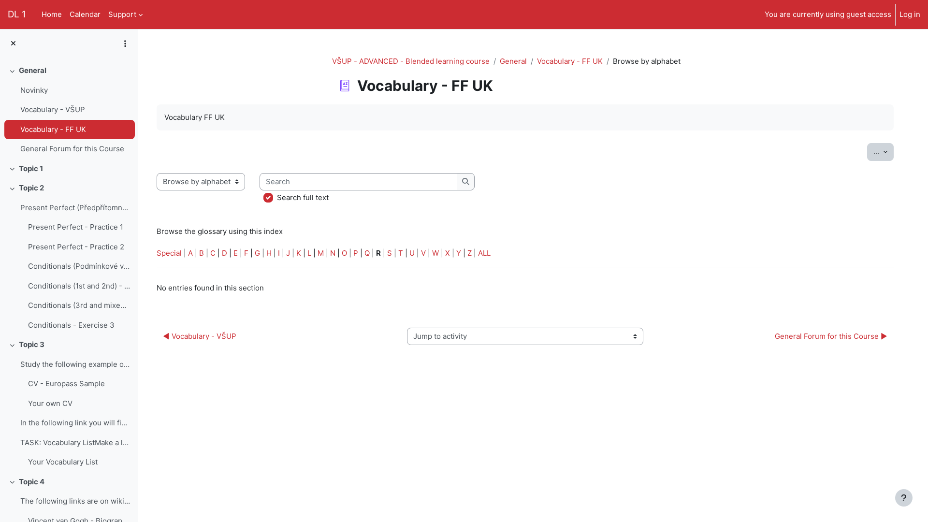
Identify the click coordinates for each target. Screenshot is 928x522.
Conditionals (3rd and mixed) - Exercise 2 (79, 305)
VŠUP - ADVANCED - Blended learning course (411, 61)
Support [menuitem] (122, 14)
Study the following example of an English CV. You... (75, 364)
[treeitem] (68, 110)
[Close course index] (13, 44)
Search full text (303, 197)
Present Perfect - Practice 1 (75, 227)
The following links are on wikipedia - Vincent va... (75, 501)
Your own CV (50, 403)
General (32, 70)
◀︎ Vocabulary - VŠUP (199, 336)
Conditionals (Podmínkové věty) (79, 266)
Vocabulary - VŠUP (52, 109)
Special (169, 253)
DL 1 (17, 14)
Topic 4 (31, 481)
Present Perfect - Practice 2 (76, 246)
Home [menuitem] (52, 14)
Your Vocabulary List (63, 461)
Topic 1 (31, 168)
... (883, 151)
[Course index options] (125, 43)
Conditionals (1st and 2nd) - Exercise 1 (79, 285)
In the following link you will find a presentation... (75, 422)
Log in (909, 14)
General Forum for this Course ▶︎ (831, 336)
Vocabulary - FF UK (53, 129)
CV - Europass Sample (66, 383)
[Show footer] (904, 498)
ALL (484, 253)
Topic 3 (31, 344)
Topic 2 (31, 187)
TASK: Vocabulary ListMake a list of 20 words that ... (75, 442)
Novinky (34, 90)
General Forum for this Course (72, 148)
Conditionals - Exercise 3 (71, 325)
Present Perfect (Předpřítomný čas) (75, 207)
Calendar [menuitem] (85, 14)
